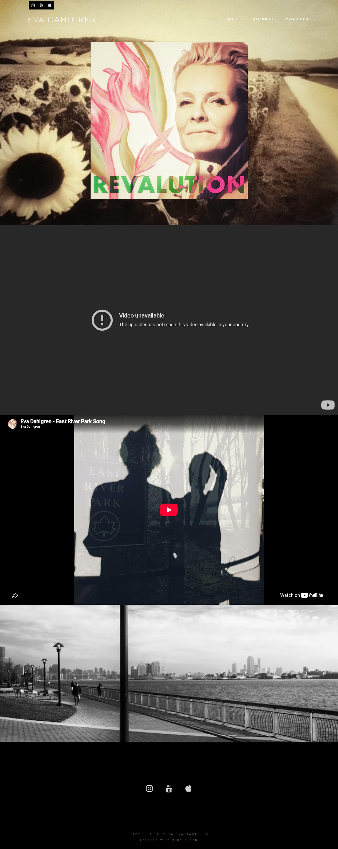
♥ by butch (185, 840)
